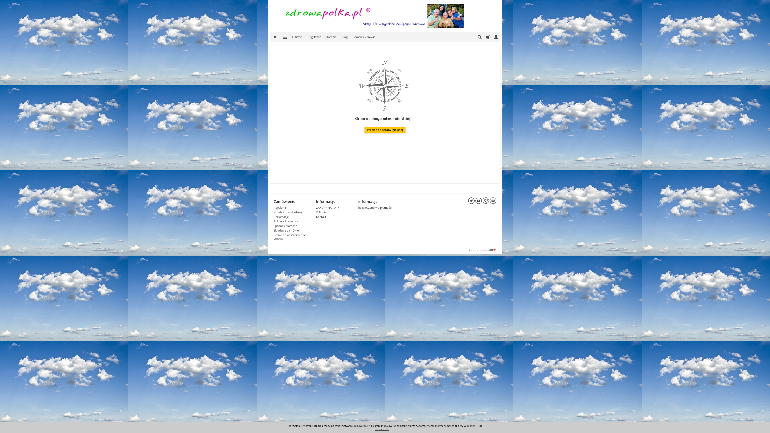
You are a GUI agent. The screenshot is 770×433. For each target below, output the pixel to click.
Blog (344, 37)
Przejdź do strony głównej (385, 130)
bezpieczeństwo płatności (375, 207)
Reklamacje (281, 217)
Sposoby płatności (286, 226)
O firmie (297, 37)
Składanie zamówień (287, 230)
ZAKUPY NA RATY (327, 207)
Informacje (325, 201)
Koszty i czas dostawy (288, 212)
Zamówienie (284, 201)
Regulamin (314, 37)
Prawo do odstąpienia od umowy (290, 236)
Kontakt (331, 37)
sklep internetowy (478, 249)
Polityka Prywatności (287, 221)
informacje (368, 201)
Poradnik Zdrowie (364, 37)
